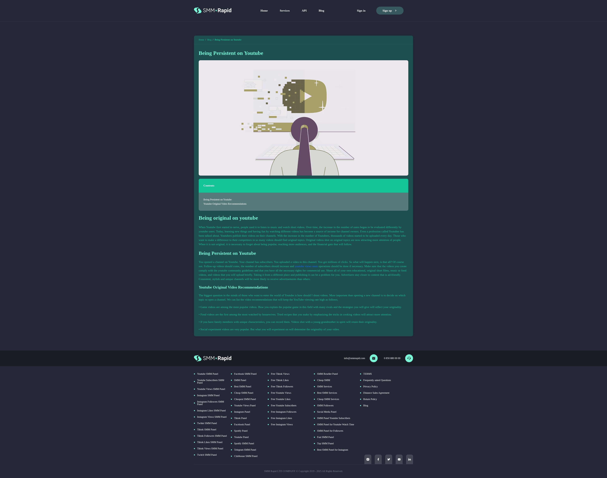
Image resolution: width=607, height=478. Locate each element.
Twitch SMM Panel (207, 455)
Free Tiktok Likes (280, 380)
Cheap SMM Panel (243, 393)
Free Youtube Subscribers (283, 405)
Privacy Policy (370, 386)
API (304, 10)
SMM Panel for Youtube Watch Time (335, 424)
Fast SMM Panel (325, 437)
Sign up (387, 10)
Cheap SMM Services (328, 399)
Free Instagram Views (282, 424)
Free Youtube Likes (280, 399)
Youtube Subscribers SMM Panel (210, 381)
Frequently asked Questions (377, 380)
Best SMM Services (327, 393)
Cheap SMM (323, 380)
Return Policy (370, 399)
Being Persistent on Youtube (217, 199)
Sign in (361, 10)
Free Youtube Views (281, 393)
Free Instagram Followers (283, 412)
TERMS (367, 374)
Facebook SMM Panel (245, 374)
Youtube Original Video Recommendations (224, 203)
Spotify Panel (241, 431)
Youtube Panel (241, 437)
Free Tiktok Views (280, 374)
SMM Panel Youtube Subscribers (333, 418)
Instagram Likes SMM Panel (211, 410)
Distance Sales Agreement (376, 393)
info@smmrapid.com (354, 358)
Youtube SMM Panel (207, 374)
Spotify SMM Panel (244, 443)
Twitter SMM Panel (207, 423)
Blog (321, 10)
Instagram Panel (242, 412)
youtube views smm (306, 266)
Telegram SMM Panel (245, 450)
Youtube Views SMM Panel (211, 389)
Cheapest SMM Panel (245, 399)
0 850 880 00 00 (392, 358)
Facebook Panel (242, 424)
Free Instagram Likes (281, 418)
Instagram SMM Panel (208, 395)
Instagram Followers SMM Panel (210, 403)
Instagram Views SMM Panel (212, 417)
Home (264, 10)
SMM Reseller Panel (327, 374)
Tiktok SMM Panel (206, 429)
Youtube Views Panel (245, 405)
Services (285, 10)
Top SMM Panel (325, 443)
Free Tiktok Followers (282, 386)
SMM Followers (325, 405)
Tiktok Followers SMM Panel (212, 436)
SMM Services (324, 386)
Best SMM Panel (242, 386)
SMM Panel (240, 380)
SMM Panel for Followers (330, 431)
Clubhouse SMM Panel (246, 456)
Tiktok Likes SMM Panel (209, 442)
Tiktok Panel (240, 418)
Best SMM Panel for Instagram (332, 450)
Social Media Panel (326, 412)
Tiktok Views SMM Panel (210, 448)
